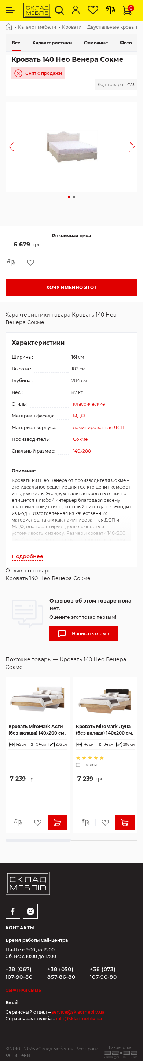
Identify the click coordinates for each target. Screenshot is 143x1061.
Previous (11, 147)
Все (16, 42)
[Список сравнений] (110, 10)
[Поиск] (59, 10)
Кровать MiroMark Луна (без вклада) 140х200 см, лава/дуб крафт (104, 730)
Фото (126, 42)
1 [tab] (69, 197)
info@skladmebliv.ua (79, 1018)
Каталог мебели (37, 27)
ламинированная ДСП (98, 427)
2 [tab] (74, 197)
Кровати (71, 27)
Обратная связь (23, 990)
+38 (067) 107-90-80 (19, 973)
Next (132, 147)
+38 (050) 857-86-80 (61, 973)
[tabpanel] (72, 147)
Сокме (80, 439)
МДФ (79, 415)
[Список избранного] (93, 10)
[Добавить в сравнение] (13, 262)
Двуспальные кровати (113, 27)
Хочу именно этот (71, 287)
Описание (96, 42)
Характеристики (52, 42)
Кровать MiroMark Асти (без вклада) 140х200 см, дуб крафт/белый (37, 730)
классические (89, 404)
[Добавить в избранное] (28, 262)
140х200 (82, 451)
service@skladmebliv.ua (78, 1012)
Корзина (130, 8)
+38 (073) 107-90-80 (103, 973)
